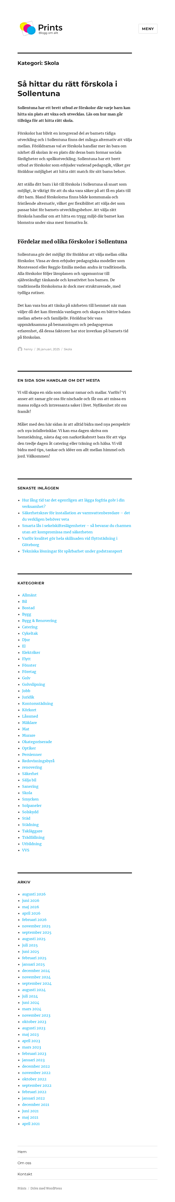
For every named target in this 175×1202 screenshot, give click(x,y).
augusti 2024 (34, 989)
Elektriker (31, 652)
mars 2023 (31, 1047)
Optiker (29, 748)
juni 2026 (30, 900)
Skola (68, 349)
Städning (30, 824)
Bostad (28, 608)
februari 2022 (34, 1091)
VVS (25, 850)
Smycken (30, 799)
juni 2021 (30, 1111)
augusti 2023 (33, 1028)
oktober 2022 (34, 1079)
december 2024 (36, 970)
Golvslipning (33, 684)
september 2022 (36, 1085)
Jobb (26, 690)
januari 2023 (33, 1060)
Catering (30, 627)
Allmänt (29, 595)
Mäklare (29, 722)
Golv (26, 678)
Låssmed (30, 716)
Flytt (26, 659)
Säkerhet (30, 773)
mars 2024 (31, 1009)
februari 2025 (34, 958)
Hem (22, 1152)
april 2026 (31, 913)
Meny (148, 29)
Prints (22, 1188)
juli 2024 (30, 996)
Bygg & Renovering (39, 620)
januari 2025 (33, 964)
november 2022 (36, 1072)
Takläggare (32, 831)
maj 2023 (30, 1034)
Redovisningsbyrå (38, 761)
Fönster (29, 665)
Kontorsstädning (37, 703)
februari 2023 (34, 1053)
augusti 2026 (34, 894)
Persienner (32, 754)
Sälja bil (29, 780)
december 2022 (36, 1066)
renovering (32, 767)
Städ (26, 818)
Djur (26, 639)
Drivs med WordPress (46, 1188)
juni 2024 (30, 1002)
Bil (24, 601)
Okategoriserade (37, 741)
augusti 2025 (34, 938)
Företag (29, 671)
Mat (25, 729)
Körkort (29, 710)
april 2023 (31, 1040)
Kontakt (25, 1174)
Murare (28, 735)
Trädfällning (33, 837)
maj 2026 (30, 907)
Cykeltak (30, 633)
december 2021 (35, 1104)
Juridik (28, 697)
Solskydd (30, 812)
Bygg (26, 614)
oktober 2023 (34, 1021)
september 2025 (36, 932)
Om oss (24, 1163)
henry (28, 349)
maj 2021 (30, 1117)
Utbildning (32, 843)
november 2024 (36, 977)
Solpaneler (31, 805)
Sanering (30, 786)
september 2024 (36, 983)
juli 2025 (30, 945)
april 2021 (31, 1123)
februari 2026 (34, 919)
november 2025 (36, 926)
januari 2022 (33, 1098)
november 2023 (36, 1015)
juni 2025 (30, 951)
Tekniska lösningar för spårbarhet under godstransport (72, 551)
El (24, 646)
